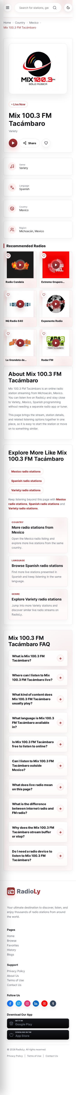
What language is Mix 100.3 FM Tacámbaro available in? (33, 722)
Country (20, 22)
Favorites (13, 945)
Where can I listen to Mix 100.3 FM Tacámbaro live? (32, 677)
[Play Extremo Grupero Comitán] (56, 265)
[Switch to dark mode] (68, 7)
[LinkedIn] (36, 1003)
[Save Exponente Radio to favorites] (43, 295)
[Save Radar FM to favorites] (43, 334)
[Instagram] (27, 1003)
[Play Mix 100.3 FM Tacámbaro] (13, 143)
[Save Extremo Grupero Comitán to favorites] (43, 255)
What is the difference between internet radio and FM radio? (33, 808)
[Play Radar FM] (56, 343)
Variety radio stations (26, 490)
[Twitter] (19, 1003)
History (11, 949)
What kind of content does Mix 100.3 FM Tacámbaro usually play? (32, 699)
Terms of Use (15, 980)
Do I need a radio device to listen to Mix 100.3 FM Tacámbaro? (32, 855)
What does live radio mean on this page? (32, 787)
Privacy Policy (16, 971)
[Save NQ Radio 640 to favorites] (8, 295)
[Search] (54, 7)
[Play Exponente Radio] (56, 304)
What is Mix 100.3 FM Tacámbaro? (28, 658)
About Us (13, 975)
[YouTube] (44, 1003)
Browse (11, 940)
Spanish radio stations (26, 480)
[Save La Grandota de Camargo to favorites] (8, 334)
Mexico (33, 22)
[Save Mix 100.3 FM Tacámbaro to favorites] (46, 143)
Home (7, 22)
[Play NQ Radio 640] (20, 304)
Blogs (10, 954)
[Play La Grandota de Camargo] (20, 343)
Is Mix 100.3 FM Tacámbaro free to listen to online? (33, 744)
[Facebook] (10, 1003)
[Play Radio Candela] (20, 265)
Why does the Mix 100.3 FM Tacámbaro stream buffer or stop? (33, 832)
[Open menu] (8, 8)
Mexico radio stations (26, 471)
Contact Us (14, 985)
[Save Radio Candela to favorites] (8, 255)
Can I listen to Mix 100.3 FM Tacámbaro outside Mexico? (33, 765)
